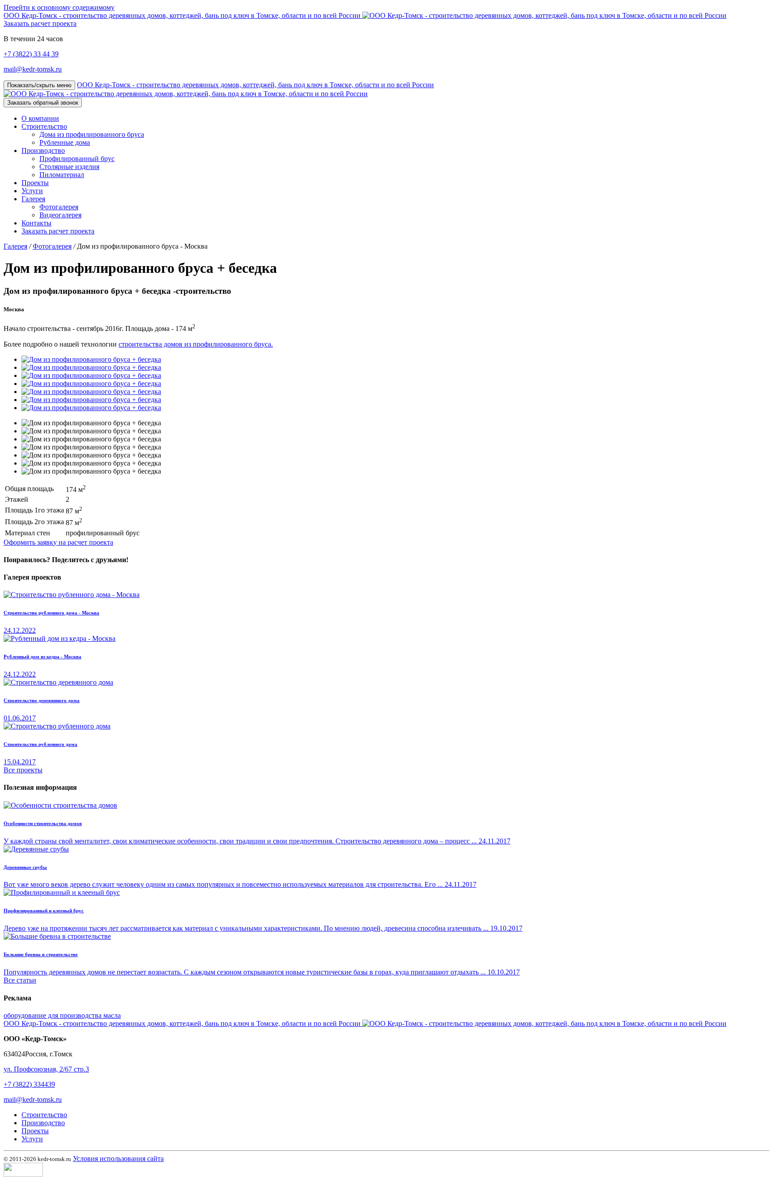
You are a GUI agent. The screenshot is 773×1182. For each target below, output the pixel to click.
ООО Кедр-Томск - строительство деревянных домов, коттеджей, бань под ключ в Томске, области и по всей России (183, 15)
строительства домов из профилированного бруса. (196, 344)
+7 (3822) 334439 (29, 1084)
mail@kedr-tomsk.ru (33, 69)
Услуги (32, 1139)
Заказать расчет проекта (40, 23)
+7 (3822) (31, 54)
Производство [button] (43, 150)
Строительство (44, 1114)
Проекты (35, 1131)
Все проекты (23, 770)
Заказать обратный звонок (42, 102)
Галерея (15, 246)
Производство (43, 1123)
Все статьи (20, 980)
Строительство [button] (44, 126)
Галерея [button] (33, 199)
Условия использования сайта (118, 1158)
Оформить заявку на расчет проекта (58, 542)
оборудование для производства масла (62, 1015)
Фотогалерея (52, 246)
